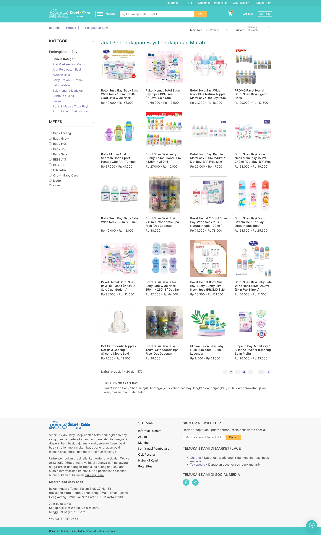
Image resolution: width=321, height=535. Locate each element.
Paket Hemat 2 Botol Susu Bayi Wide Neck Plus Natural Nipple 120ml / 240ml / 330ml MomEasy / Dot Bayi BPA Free (208, 225)
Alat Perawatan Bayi (67, 69)
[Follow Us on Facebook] (186, 482)
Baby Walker (61, 85)
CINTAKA (59, 170)
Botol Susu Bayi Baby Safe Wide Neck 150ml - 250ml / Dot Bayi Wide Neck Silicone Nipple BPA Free (119, 96)
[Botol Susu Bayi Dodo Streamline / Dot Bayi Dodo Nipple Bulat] (253, 194)
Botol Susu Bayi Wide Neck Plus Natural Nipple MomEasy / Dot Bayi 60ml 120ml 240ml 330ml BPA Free (208, 98)
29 (261, 372)
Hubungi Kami (263, 2)
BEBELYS (59, 159)
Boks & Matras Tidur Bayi (70, 106)
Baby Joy (59, 149)
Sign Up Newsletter (202, 423)
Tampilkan (196, 30)
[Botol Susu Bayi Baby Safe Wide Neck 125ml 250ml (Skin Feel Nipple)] (253, 258)
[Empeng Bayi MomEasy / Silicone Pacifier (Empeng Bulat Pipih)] (253, 322)
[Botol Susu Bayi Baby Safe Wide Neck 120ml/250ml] (119, 194)
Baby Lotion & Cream (68, 80)
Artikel (188, 2)
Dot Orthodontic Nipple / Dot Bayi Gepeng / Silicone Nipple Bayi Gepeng (118, 351)
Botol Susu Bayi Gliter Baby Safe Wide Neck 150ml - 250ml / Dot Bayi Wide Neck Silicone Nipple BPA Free (164, 289)
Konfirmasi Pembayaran (212, 2)
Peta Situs (145, 466)
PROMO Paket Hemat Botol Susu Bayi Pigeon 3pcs (251, 94)
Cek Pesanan (241, 2)
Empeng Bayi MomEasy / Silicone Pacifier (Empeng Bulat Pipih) (253, 349)
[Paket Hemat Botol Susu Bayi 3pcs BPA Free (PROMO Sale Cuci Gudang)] (164, 66)
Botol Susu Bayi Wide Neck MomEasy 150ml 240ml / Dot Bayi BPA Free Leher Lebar (253, 159)
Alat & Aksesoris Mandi (69, 64)
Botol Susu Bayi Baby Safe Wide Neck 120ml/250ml (119, 220)
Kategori (109, 13)
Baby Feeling (62, 133)
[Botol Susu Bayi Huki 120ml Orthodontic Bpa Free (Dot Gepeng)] (164, 322)
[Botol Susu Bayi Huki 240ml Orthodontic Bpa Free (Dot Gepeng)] (164, 194)
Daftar (247, 13)
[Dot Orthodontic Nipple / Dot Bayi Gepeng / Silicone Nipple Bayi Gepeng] (119, 322)
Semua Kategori (64, 59)
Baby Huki (60, 143)
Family (57, 185)
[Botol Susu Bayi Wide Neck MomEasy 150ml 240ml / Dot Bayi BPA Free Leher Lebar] (253, 130)
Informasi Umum (149, 431)
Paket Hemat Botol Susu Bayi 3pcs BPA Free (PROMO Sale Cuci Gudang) (163, 96)
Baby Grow (61, 138)
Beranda (55, 27)
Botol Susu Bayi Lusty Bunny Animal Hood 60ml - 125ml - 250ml (163, 157)
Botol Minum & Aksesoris (70, 111)
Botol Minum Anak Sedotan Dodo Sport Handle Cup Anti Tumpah (119, 157)
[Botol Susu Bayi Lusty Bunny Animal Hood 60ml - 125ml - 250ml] (164, 130)
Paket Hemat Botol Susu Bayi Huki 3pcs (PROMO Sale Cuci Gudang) (118, 285)
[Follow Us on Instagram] (195, 482)
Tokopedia (197, 464)
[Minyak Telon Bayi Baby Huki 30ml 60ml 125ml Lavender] (208, 322)
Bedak (57, 101)
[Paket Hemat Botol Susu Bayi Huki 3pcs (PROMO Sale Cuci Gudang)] (119, 258)
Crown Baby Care (65, 175)
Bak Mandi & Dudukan (68, 90)
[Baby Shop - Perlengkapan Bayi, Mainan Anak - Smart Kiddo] (69, 14)
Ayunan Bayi (61, 74)
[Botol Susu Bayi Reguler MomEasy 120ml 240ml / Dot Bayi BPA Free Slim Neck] (208, 130)
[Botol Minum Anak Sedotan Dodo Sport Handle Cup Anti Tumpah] (119, 130)
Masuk (265, 13)
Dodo (57, 180)
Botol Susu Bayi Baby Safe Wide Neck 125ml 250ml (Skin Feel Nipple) (253, 285)
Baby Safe (60, 154)
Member (144, 442)
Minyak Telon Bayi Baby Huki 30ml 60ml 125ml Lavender (206, 349)
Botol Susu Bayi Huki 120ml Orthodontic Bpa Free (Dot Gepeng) (162, 349)
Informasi (173, 2)
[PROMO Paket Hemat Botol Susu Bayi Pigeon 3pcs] (253, 66)
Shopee (195, 457)
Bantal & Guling (63, 95)
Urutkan (239, 30)
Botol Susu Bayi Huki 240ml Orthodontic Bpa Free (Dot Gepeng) (162, 222)
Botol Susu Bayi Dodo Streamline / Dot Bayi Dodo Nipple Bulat (250, 222)
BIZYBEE (59, 164)
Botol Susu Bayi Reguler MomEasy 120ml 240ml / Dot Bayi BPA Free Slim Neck (207, 159)
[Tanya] (311, 525)
